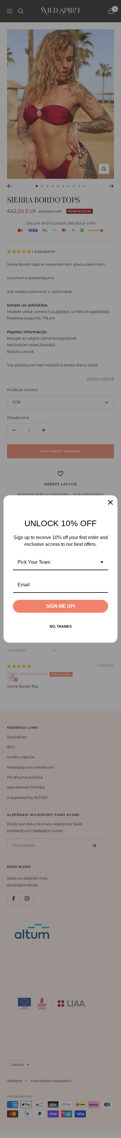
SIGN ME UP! (60, 606)
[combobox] (60, 562)
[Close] (110, 502)
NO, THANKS (61, 626)
